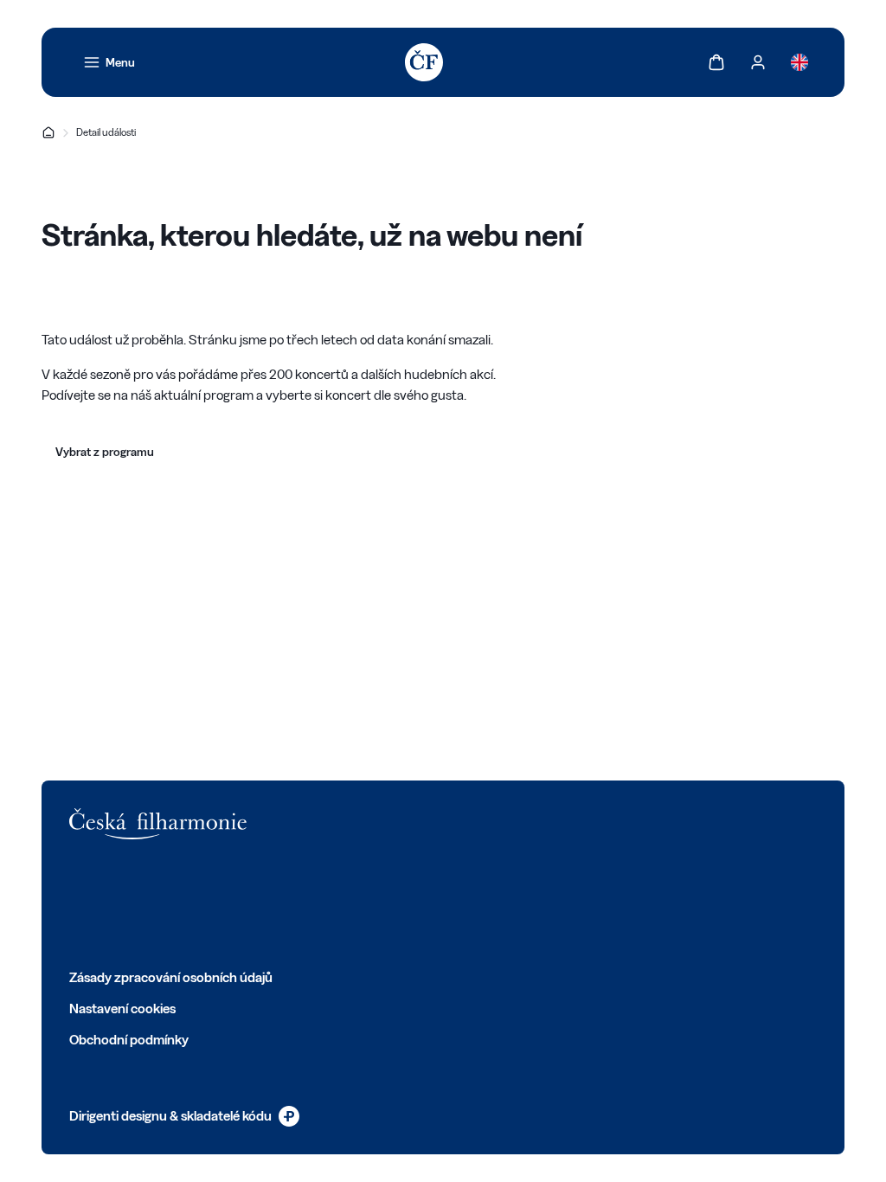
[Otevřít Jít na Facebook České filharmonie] (78, 903)
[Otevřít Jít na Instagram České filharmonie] (154, 903)
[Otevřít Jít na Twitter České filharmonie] (116, 903)
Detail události (106, 132)
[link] (109, 62)
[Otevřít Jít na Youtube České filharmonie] (192, 903)
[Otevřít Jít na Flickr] (268, 903)
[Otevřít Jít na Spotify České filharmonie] (230, 903)
